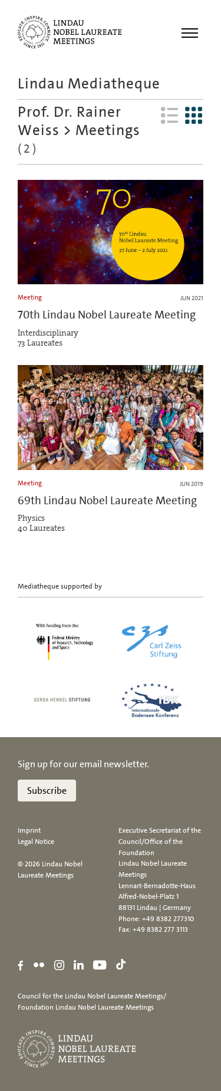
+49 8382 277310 (168, 919)
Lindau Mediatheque (89, 83)
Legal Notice (36, 841)
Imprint (29, 830)
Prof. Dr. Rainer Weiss (69, 121)
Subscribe (47, 790)
